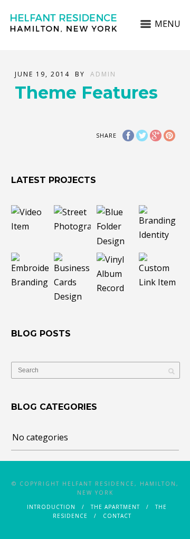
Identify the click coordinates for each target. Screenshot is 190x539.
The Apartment (115, 507)
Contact (117, 515)
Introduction (51, 507)
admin (103, 74)
